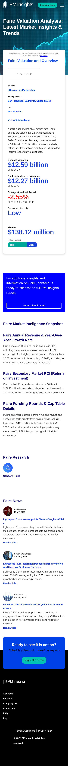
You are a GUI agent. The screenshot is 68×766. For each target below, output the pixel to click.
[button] (62, 5)
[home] (11, 5)
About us (8, 693)
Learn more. (43, 56)
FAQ (5, 713)
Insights (7, 698)
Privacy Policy (45, 730)
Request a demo (47, 5)
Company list (10, 703)
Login (6, 718)
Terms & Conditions (25, 730)
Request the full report (34, 305)
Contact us (9, 708)
